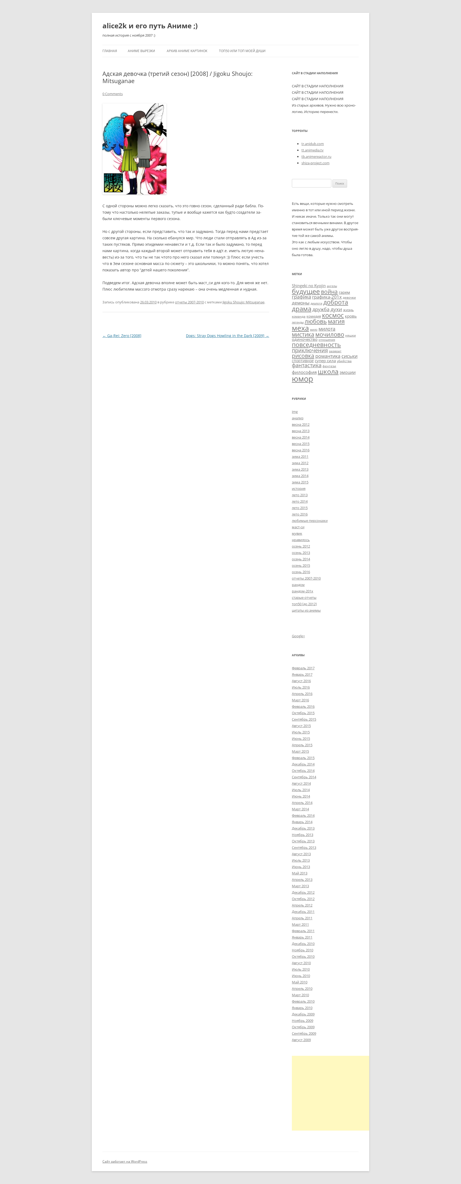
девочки (349, 297)
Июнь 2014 (301, 796)
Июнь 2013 (301, 866)
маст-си (298, 527)
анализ (297, 418)
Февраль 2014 (303, 815)
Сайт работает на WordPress (124, 1161)
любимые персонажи (310, 520)
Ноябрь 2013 (302, 834)
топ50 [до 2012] (304, 603)
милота (327, 329)
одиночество (304, 339)
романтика (327, 356)
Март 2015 (300, 751)
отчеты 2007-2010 (189, 302)
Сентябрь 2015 (304, 719)
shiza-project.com (315, 163)
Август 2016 (301, 680)
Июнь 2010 (301, 975)
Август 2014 (301, 783)
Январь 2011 (302, 937)
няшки (350, 335)
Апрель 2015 (302, 745)
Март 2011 (300, 924)
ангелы (332, 286)
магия (336, 321)
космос (333, 315)
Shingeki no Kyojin (309, 285)
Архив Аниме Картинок (187, 51)
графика (301, 297)
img (295, 411)
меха (300, 328)
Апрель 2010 (302, 988)
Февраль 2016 (303, 706)
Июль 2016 (301, 687)
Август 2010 (301, 962)
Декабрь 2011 (303, 911)
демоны (300, 303)
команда (298, 316)
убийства (344, 361)
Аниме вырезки (141, 51)
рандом (298, 584)
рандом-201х (302, 591)
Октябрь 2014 (303, 770)
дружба (320, 309)
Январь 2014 (302, 821)
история (298, 488)
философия (304, 372)
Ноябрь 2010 (302, 950)
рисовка (303, 356)
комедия (314, 316)
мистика (303, 334)
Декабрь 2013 (303, 828)
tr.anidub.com (312, 143)
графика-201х (327, 297)
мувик (297, 533)
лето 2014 (300, 501)
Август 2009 (301, 1039)
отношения (327, 340)
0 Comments (112, 93)
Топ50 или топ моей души (242, 51)
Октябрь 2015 (303, 712)
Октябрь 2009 (303, 1027)
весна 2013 (300, 430)
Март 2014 (300, 809)
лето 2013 (300, 495)
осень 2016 (301, 571)
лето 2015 (300, 507)
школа (328, 371)
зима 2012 (300, 462)
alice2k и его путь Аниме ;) (150, 25)
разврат (335, 351)
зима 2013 (300, 469)
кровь (351, 316)
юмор (302, 378)
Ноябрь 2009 (302, 1020)
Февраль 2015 (303, 757)
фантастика (306, 365)
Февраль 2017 (303, 668)
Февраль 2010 (303, 1001)
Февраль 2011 (303, 930)
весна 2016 (300, 450)
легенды (298, 322)
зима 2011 (300, 456)
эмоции (348, 372)
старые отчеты (304, 597)
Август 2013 (301, 853)
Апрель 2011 (302, 918)
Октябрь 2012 (303, 898)
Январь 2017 (302, 674)
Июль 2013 (301, 860)
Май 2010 (299, 982)
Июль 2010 (301, 969)
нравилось (301, 539)
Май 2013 (299, 873)
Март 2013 (300, 886)
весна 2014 (300, 437)
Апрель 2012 (302, 905)
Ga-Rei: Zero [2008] (121, 335)
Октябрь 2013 (303, 841)
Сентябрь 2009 (304, 1033)
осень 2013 (301, 552)
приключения (310, 350)
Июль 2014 (301, 789)
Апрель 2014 (302, 802)
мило (313, 329)
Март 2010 (300, 994)
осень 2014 (301, 559)
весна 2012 (300, 424)
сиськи (349, 356)
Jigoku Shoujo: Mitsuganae (243, 302)
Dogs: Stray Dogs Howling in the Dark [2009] (227, 335)
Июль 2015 (301, 732)
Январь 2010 (302, 1007)
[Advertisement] (336, 1093)
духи (336, 309)
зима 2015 (300, 482)
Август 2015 (301, 725)
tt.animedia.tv (312, 150)
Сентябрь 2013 (304, 847)
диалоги (316, 303)
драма (301, 308)
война (329, 291)
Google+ (298, 636)
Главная (109, 51)
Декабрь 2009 (303, 1014)
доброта (335, 302)
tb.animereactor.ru (316, 156)
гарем (344, 292)
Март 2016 (300, 700)
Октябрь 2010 (303, 956)
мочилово (329, 334)
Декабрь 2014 (303, 764)
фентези (329, 366)
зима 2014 (300, 475)
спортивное (303, 360)
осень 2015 (301, 565)
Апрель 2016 (302, 693)
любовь (316, 321)
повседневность (316, 344)
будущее (306, 291)
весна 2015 (300, 443)
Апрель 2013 (302, 879)
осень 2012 (301, 546)
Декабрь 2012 (303, 892)
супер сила (325, 360)
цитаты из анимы (306, 610)
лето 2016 (300, 514)
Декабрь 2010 (303, 943)
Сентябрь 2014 (304, 777)
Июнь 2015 (301, 738)
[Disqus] (185, 406)
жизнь (348, 309)
